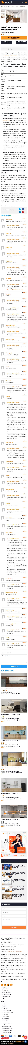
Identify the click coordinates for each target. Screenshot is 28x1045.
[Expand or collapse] (25, 49)
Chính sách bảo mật (6, 1026)
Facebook (23, 209)
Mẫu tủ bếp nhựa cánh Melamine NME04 (10, 740)
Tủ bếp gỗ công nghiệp (7, 1012)
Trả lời (24, 218)
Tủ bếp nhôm (5, 1008)
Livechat (25, 1041)
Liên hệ (3, 998)
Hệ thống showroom (6, 994)
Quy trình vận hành (6, 996)
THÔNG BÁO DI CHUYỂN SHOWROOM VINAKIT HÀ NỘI (18, 881)
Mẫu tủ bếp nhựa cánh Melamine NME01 (10, 793)
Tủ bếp (3, 1004)
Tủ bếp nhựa (16, 6)
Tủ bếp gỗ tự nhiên (6, 1010)
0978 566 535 (11, 951)
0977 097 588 (18, 951)
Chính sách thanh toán (7, 1030)
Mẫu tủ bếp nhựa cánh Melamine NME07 (10, 767)
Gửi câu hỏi (14, 927)
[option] (3, 11)
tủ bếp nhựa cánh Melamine (10, 55)
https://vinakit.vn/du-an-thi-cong (15, 289)
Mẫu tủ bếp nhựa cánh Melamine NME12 (10, 714)
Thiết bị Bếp (4, 1020)
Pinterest (23, 212)
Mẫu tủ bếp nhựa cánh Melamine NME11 (10, 688)
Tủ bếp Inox (4, 1006)
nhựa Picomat (6, 120)
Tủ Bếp (12, 6)
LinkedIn (20, 212)
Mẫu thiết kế (8, 6)
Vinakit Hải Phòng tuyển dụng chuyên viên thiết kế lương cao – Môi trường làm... (18, 888)
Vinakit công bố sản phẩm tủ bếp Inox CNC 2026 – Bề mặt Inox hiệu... (18, 866)
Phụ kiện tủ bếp (5, 1018)
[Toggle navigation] (25, 2)
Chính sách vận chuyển (7, 1028)
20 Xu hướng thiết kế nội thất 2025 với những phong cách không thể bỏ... (19, 895)
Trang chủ (3, 6)
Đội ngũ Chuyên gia (6, 992)
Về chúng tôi (5, 990)
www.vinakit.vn (20, 1041)
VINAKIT (6, 2)
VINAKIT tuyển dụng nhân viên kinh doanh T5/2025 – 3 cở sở (19, 873)
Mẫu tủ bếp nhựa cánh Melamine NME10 (10, 819)
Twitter (20, 209)
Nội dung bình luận (6, 653)
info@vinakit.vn (9, 981)
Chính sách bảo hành (6, 1032)
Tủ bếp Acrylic (5, 1016)
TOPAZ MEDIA (11, 1043)
